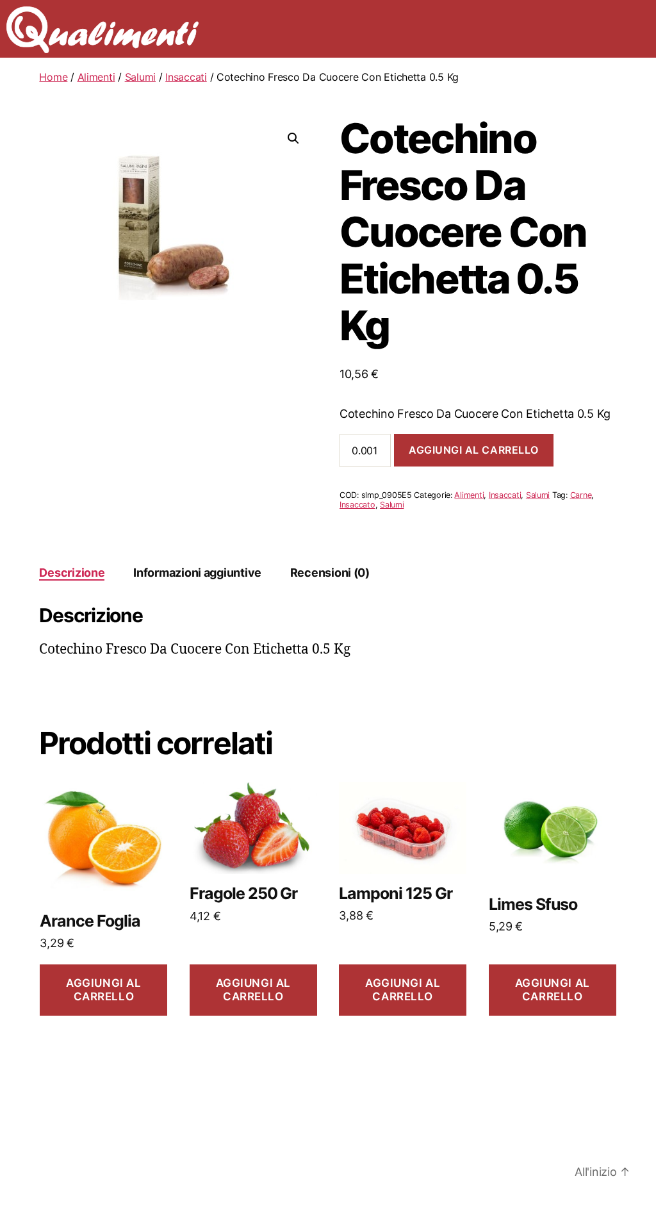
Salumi (140, 76)
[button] (293, 138)
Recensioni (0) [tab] (330, 572)
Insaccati (186, 76)
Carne (581, 495)
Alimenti (96, 76)
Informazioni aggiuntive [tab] (197, 572)
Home (53, 76)
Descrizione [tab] (71, 572)
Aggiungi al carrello (474, 449)
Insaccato (357, 504)
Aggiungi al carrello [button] (103, 990)
